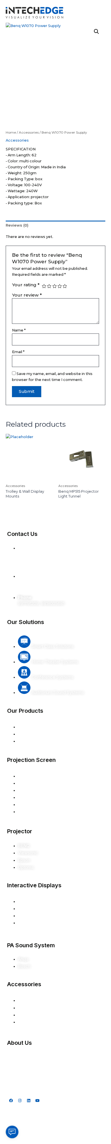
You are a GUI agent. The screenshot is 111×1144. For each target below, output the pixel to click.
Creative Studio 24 (68, 1138)
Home (11, 132)
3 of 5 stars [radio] (54, 286)
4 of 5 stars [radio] (59, 286)
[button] (96, 31)
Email (18, 352)
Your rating (26, 284)
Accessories (29, 132)
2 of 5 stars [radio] (49, 286)
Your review (27, 295)
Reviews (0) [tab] (17, 225)
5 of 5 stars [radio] (65, 286)
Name (19, 330)
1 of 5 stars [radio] (44, 286)
